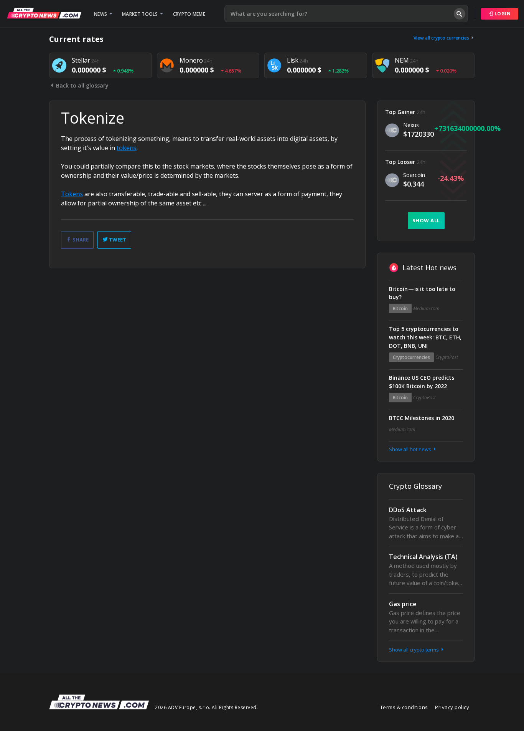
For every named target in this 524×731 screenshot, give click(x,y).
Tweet (117, 239)
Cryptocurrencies (411, 357)
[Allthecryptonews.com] (44, 13)
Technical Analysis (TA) (423, 556)
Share (80, 239)
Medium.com (426, 308)
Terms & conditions (404, 707)
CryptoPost (446, 357)
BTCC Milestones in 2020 (421, 418)
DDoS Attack (408, 510)
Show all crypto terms (414, 649)
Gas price (403, 604)
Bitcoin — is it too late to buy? (422, 293)
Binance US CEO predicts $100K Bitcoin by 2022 (421, 382)
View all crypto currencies (442, 38)
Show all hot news (410, 449)
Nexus (411, 125)
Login (502, 13)
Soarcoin (414, 175)
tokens (127, 148)
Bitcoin (400, 308)
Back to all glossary (81, 85)
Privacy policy (452, 707)
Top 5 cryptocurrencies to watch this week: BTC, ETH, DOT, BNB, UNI (425, 337)
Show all (426, 220)
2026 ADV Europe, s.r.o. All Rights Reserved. (206, 707)
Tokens (72, 194)
